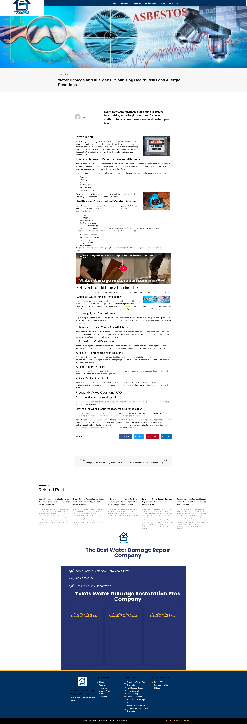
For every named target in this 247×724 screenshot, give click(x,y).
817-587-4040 (124, 306)
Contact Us (173, 3)
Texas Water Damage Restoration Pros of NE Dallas (85, 615)
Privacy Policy (185, 720)
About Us (137, 3)
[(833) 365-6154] (71, 578)
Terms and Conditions (173, 720)
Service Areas (150, 3)
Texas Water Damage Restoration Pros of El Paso (162, 615)
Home (115, 3)
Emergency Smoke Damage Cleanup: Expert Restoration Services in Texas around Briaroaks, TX (157, 502)
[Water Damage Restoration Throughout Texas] (71, 571)
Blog (163, 3)
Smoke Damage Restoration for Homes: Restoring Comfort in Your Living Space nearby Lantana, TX (54, 502)
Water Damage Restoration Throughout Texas (102, 570)
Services (124, 3)
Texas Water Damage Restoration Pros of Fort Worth (123, 615)
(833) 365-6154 (84, 578)
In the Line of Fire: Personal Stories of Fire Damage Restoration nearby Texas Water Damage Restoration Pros (123, 502)
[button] (125, 436)
